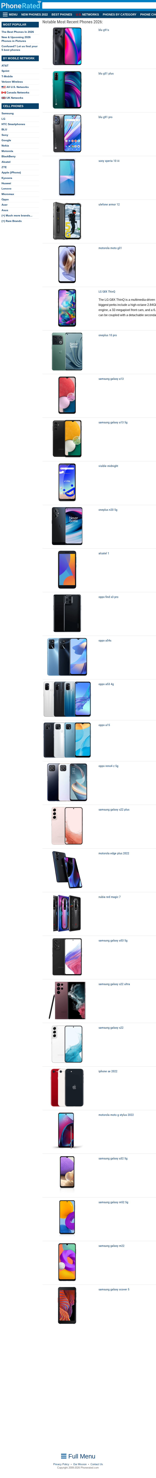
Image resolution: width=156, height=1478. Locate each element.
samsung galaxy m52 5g (113, 1202)
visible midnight (108, 466)
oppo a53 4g (106, 684)
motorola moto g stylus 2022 (116, 1115)
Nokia (5, 145)
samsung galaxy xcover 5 (114, 1289)
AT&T (5, 65)
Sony (5, 134)
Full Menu (81, 1456)
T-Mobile (7, 76)
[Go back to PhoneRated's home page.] (21, 5)
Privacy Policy (61, 1464)
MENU (13, 14)
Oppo (5, 199)
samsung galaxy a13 (111, 379)
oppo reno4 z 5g (108, 766)
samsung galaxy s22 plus (114, 809)
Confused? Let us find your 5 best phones (19, 48)
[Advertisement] (31, 1393)
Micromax (8, 194)
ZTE (4, 167)
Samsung (8, 113)
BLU (4, 129)
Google (6, 140)
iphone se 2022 (108, 1071)
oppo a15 (104, 725)
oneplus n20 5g (108, 509)
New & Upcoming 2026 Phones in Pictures (16, 39)
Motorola (7, 151)
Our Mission (80, 1464)
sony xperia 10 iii (109, 161)
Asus (5, 210)
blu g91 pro (105, 117)
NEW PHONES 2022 (34, 14)
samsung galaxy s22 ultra (114, 984)
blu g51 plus (106, 73)
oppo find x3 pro (108, 597)
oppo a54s (105, 640)
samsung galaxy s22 (111, 1027)
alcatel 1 (104, 553)
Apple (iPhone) (11, 172)
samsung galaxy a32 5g (113, 1158)
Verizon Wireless (12, 81)
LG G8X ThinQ (107, 291)
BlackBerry (9, 156)
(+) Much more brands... (17, 215)
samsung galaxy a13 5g (113, 422)
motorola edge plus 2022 (114, 853)
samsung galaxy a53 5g (113, 940)
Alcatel (6, 161)
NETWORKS (87, 14)
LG (3, 118)
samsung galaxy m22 (111, 1246)
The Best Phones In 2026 (18, 31)
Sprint (5, 70)
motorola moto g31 (110, 248)
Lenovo (6, 188)
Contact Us (97, 1464)
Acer (4, 204)
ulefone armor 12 (109, 204)
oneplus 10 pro (108, 335)
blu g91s (104, 30)
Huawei (6, 183)
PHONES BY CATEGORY (119, 14)
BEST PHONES (62, 14)
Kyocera (7, 177)
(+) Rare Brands (12, 220)
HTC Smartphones (13, 124)
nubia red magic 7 (110, 897)
